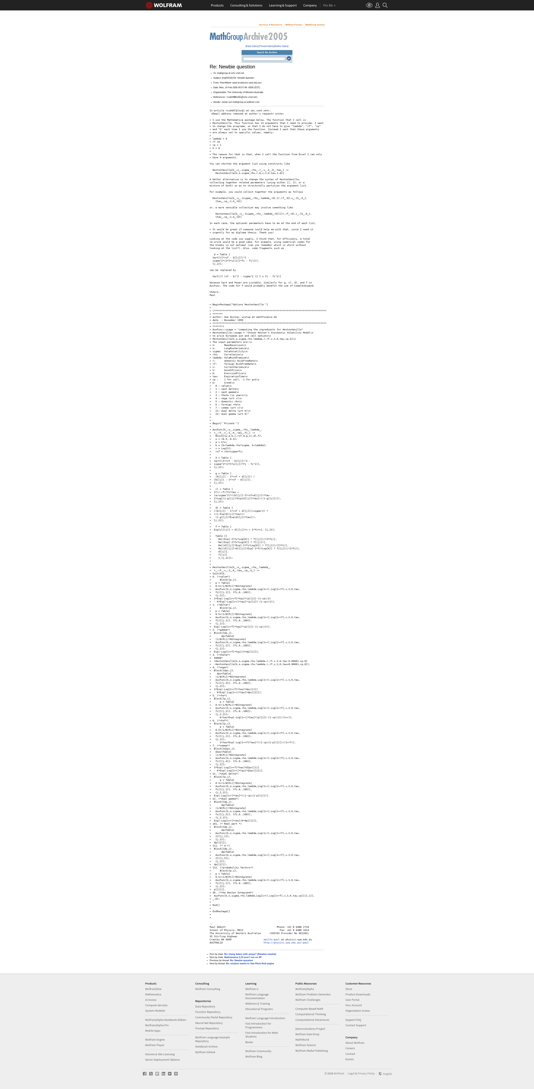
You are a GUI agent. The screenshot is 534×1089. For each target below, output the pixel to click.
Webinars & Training (257, 1003)
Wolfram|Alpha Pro (157, 1025)
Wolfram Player (154, 1045)
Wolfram (339, 1073)
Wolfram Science (305, 1045)
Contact (350, 1054)
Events (349, 1059)
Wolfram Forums (293, 25)
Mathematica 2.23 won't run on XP (243, 957)
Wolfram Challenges (307, 1000)
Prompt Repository (207, 1028)
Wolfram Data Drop (307, 1034)
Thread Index (266, 46)
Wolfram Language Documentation (257, 996)
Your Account (353, 1005)
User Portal (352, 1000)
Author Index (281, 46)
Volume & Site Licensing (160, 1054)
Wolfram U (251, 989)
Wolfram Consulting (207, 989)
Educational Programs (259, 1009)
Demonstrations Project (310, 1029)
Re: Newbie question (241, 960)
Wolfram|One (153, 989)
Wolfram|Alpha (304, 989)
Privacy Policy (366, 1073)
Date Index (251, 46)
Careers (350, 1048)
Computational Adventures (312, 1020)
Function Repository (207, 1012)
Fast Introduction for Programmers (258, 1025)
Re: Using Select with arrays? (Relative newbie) (250, 954)
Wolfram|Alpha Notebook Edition (165, 1020)
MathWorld (302, 1039)
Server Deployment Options (162, 1059)
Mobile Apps (152, 1030)
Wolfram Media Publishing (311, 1051)
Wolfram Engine (155, 1039)
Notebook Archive (206, 1046)
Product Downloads (357, 994)
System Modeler (155, 1010)
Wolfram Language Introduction (265, 1018)
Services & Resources (270, 25)
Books (249, 1042)
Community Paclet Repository (213, 1017)
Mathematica (153, 994)
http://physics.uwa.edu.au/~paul (286, 942)
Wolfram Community (258, 1051)
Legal (351, 1073)
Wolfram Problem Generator (313, 994)
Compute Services (156, 1005)
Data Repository (205, 1006)
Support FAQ (353, 1020)
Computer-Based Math (309, 1009)
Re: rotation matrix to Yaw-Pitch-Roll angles (250, 963)
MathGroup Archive (315, 25)
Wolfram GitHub (205, 1052)
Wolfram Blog (253, 1056)
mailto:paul (272, 939)
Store (348, 989)
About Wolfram (354, 1043)
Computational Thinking (310, 1014)
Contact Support (355, 1025)
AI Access (150, 1000)
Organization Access (357, 1010)
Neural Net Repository (209, 1023)
